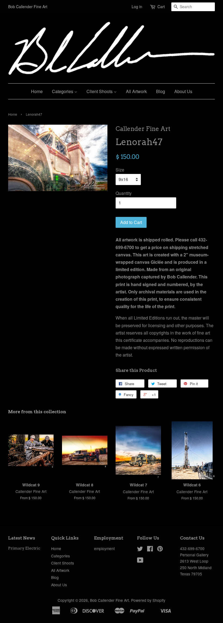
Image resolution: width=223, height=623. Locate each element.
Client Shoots (100, 91)
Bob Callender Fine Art (109, 600)
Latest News (21, 538)
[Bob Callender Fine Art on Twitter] (140, 549)
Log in (137, 6)
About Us (183, 91)
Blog (160, 91)
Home (37, 91)
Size (120, 170)
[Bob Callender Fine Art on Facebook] (150, 549)
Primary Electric (24, 548)
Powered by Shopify (148, 600)
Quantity (124, 193)
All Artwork (136, 91)
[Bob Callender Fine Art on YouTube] (140, 561)
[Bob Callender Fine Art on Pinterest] (160, 549)
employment (104, 548)
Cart (161, 6)
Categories (63, 91)
